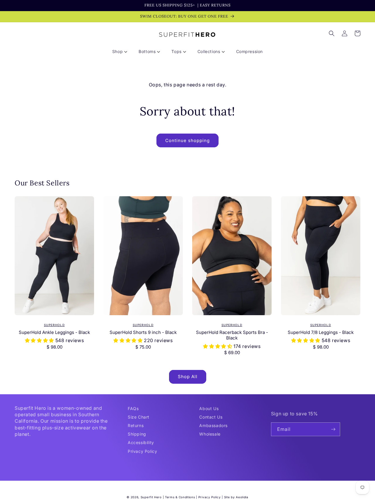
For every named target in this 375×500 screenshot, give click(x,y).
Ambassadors (213, 425)
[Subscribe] (333, 429)
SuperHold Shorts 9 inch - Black (143, 332)
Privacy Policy (142, 451)
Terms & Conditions (180, 497)
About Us (209, 408)
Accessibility (141, 442)
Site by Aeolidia (236, 497)
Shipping (137, 433)
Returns (136, 425)
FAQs (133, 408)
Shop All (187, 376)
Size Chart (138, 416)
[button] (122, 51)
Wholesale (209, 433)
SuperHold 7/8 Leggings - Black (321, 332)
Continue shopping (187, 140)
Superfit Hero (151, 497)
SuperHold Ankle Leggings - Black (54, 332)
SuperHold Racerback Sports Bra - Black (232, 335)
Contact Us (210, 416)
